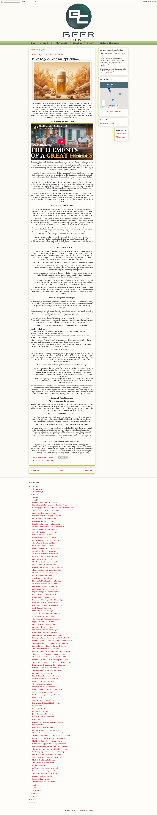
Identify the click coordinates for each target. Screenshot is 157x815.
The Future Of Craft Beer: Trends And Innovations (49, 749)
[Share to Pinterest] (67, 457)
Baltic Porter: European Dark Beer (44, 594)
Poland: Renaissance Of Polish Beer (44, 519)
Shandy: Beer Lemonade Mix (42, 578)
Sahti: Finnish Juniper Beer (41, 608)
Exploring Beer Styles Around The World (46, 755)
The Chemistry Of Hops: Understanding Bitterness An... (51, 736)
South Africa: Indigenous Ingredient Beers (47, 695)
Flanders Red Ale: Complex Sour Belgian (46, 581)
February (36, 791)
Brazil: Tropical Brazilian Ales (42, 727)
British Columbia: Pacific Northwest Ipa (45, 548)
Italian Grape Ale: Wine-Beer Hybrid (45, 589)
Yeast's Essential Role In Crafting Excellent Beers (49, 505)
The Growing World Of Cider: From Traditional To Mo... (51, 654)
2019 (32, 799)
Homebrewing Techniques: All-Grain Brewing (48, 771)
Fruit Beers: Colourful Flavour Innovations (47, 605)
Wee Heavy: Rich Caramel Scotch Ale (45, 562)
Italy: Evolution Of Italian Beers (43, 717)
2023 (33, 487)
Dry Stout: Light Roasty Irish (42, 559)
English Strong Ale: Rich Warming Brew (46, 592)
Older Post (88, 471)
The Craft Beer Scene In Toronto (43, 782)
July (34, 494)
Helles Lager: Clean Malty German (44, 632)
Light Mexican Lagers (40, 711)
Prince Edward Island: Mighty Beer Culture (47, 516)
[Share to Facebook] (65, 457)
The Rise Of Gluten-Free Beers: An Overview (47, 741)
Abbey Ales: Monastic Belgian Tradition (46, 584)
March (35, 788)
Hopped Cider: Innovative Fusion (43, 597)
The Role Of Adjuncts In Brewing (43, 760)
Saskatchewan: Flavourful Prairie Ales (45, 510)
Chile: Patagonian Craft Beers (42, 546)
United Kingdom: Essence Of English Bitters (47, 689)
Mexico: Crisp (37, 706)
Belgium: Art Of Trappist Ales (42, 673)
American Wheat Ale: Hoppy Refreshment (47, 635)
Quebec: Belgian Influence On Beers (44, 513)
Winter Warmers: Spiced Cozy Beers (44, 573)
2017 (32, 802)
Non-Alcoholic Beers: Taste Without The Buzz (47, 757)
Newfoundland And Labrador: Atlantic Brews (48, 527)
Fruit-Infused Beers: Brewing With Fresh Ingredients (50, 746)
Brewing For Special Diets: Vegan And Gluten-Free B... (51, 638)
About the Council (46, 43)
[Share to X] (63, 457)
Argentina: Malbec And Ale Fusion (44, 551)
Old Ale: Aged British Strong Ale (43, 611)
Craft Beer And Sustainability (42, 776)
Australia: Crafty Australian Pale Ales (45, 679)
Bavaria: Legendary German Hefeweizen (46, 676)
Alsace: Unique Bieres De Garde (43, 681)
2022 (33, 797)
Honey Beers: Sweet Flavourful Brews (45, 603)
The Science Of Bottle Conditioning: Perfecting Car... (50, 643)
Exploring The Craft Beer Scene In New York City (49, 738)
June (34, 497)
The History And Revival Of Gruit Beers (45, 649)
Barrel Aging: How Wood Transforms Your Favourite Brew (52, 508)
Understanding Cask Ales (41, 779)
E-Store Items (77, 43)
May (34, 500)
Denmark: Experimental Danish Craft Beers (47, 722)
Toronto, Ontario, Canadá (46, 460)
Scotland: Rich (37, 698)
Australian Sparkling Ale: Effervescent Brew (47, 567)
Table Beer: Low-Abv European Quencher (46, 613)
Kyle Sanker (122, 133)
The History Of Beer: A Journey (43, 763)
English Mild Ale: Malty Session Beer (45, 586)
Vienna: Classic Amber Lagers (42, 684)
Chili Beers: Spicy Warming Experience (46, 619)
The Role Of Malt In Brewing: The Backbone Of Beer (50, 657)
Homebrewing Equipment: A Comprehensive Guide (50, 744)
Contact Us (90, 43)
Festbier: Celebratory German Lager (45, 557)
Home (33, 43)
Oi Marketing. (108, 72)
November (36, 489)
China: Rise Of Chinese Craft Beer (44, 543)
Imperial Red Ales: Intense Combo (44, 622)
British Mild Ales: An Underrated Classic (46, 668)
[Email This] (59, 457)
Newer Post (35, 471)
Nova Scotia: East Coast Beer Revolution (46, 524)
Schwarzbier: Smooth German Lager (45, 630)
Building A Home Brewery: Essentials (45, 768)
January (36, 793)
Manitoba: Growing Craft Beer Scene (45, 532)
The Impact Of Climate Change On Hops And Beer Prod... (52, 662)
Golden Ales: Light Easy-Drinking (44, 624)
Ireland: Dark (37, 719)
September (37, 492)
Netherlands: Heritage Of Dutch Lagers (46, 703)
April (35, 785)
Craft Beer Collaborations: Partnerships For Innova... (50, 660)
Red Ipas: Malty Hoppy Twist (42, 627)
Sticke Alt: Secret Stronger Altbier (44, 616)
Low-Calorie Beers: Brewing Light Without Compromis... (51, 651)
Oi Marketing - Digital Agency (109, 43)
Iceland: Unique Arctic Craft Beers (44, 537)
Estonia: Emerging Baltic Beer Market (45, 540)
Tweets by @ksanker (107, 123)
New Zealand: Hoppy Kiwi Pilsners (44, 700)
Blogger (90, 811)
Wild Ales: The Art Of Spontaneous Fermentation (49, 733)
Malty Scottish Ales (38, 708)
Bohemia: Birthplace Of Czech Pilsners (45, 730)
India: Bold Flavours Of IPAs (42, 535)
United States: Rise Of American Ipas (45, 687)
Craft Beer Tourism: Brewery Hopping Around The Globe (52, 641)
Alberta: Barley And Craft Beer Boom (45, 554)
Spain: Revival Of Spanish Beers (43, 692)
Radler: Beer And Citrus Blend (42, 575)
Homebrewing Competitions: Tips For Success (48, 665)
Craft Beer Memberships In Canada (44, 502)
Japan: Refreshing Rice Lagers (43, 714)
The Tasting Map (62, 43)
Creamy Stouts (37, 725)
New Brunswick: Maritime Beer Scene (45, 529)
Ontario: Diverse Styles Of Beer (43, 521)
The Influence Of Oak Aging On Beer (45, 774)
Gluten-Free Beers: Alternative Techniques (47, 570)
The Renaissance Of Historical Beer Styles (47, 670)
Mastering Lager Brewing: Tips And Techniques (49, 752)
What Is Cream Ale (38, 765)
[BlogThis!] (61, 457)
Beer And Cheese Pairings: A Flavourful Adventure (49, 646)
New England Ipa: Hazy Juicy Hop (44, 565)
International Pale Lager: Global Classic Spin (48, 600)
